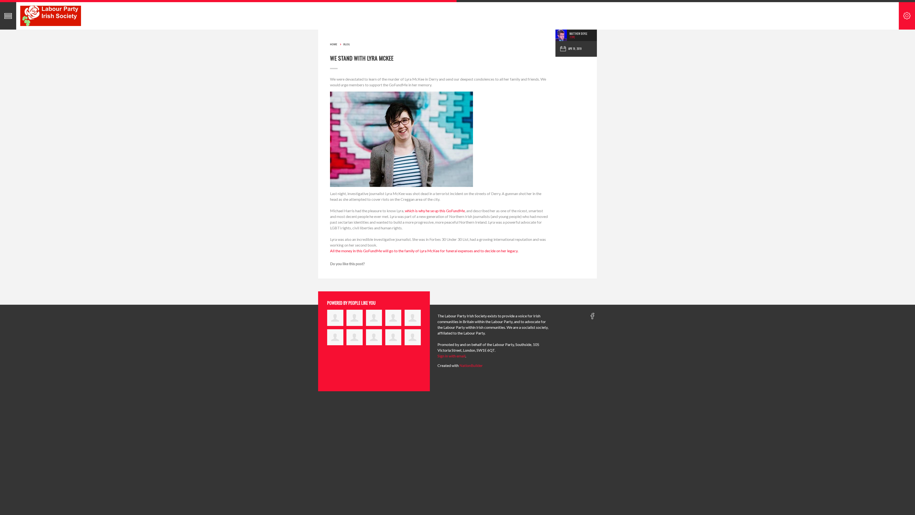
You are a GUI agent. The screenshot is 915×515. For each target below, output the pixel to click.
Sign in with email (451, 356)
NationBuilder (471, 365)
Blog (346, 44)
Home (333, 44)
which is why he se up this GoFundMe (435, 210)
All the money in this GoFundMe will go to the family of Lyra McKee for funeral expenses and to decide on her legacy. (424, 250)
